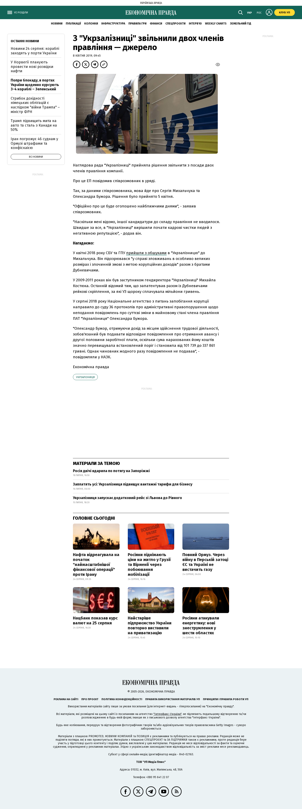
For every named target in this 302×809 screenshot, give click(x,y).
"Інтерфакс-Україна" (167, 714)
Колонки (91, 23)
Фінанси (156, 23)
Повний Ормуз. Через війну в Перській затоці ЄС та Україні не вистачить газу (205, 562)
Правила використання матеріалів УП (172, 699)
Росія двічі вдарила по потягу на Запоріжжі (111, 471)
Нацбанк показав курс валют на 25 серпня (95, 620)
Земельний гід (240, 23)
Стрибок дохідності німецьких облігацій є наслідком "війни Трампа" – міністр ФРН (35, 105)
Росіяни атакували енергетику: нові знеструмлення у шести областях (200, 625)
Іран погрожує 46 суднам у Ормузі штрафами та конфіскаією (34, 143)
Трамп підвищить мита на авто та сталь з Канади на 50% (34, 125)
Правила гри (137, 23)
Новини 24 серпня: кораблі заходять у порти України (35, 50)
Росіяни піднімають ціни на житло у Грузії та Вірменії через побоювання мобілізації (149, 564)
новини (56, 23)
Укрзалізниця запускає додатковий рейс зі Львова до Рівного (127, 498)
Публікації (73, 23)
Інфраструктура (113, 23)
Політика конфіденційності (121, 699)
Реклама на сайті (66, 699)
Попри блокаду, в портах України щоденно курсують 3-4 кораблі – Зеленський (35, 84)
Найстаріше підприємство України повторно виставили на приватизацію (150, 625)
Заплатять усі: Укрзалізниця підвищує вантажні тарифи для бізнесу (132, 484)
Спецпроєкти (175, 23)
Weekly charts (216, 23)
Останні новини (25, 41)
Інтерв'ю (195, 23)
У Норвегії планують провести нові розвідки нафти (32, 66)
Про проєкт (89, 699)
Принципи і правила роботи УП (225, 699)
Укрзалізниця (85, 377)
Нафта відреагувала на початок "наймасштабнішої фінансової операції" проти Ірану (96, 564)
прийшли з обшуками (146, 252)
